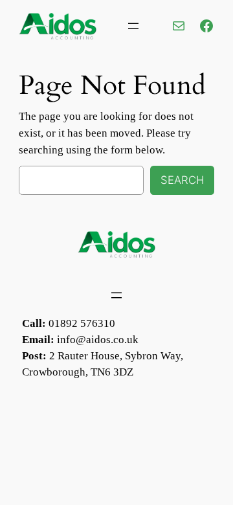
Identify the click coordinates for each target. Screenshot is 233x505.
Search (182, 180)
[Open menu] (133, 26)
